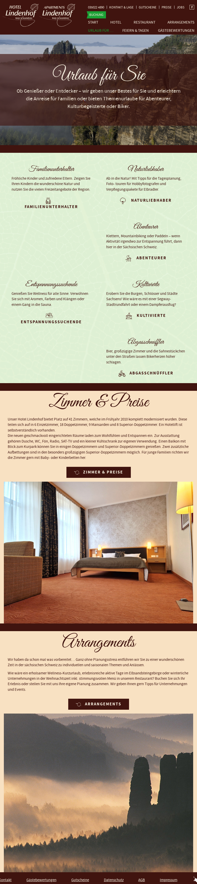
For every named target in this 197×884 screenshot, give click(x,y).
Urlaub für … (100, 30)
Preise (167, 7)
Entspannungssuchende (51, 322)
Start (93, 22)
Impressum (168, 880)
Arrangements (181, 22)
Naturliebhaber (151, 200)
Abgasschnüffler (151, 373)
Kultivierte (151, 315)
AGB (141, 880)
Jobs (180, 7)
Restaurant (144, 22)
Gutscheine (147, 7)
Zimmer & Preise (103, 472)
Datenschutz (114, 880)
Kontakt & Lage (121, 7)
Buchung (96, 15)
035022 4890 (96, 7)
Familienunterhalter (51, 207)
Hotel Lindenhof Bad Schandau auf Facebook (192, 7)
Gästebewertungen (176, 30)
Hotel (115, 22)
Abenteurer (151, 258)
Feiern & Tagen (135, 30)
